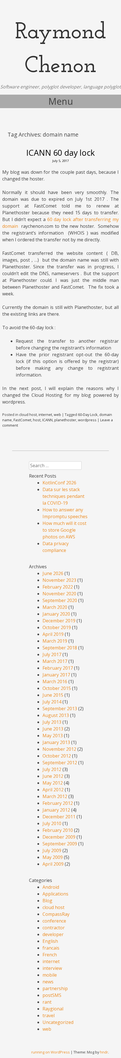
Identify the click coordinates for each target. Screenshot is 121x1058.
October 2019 (56, 627)
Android (50, 887)
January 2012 (56, 810)
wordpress (87, 419)
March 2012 (54, 796)
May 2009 (52, 857)
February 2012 (57, 803)
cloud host (28, 414)
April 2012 (53, 790)
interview (52, 968)
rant (46, 1002)
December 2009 (58, 837)
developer (53, 934)
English (50, 941)
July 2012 (51, 769)
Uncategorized (57, 1022)
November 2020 (59, 594)
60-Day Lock (88, 414)
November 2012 (59, 749)
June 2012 (52, 776)
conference (54, 921)
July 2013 (51, 722)
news (47, 982)
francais (50, 948)
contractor (53, 928)
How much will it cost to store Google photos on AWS (64, 530)
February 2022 (57, 587)
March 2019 (54, 641)
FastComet (22, 419)
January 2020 (56, 614)
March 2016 (54, 681)
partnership (55, 988)
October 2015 (56, 688)
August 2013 (55, 715)
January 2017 (56, 675)
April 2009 (53, 864)
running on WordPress (50, 1052)
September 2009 (59, 844)
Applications (55, 894)
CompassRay (56, 914)
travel (48, 1015)
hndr (104, 1052)
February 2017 (57, 668)
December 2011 (58, 817)
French (49, 955)
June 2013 (52, 729)
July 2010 (51, 823)
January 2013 (56, 742)
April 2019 (53, 634)
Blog (47, 900)
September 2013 (59, 708)
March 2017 (54, 661)
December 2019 (58, 621)
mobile (49, 975)
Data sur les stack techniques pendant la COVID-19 (63, 496)
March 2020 (54, 607)
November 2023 (59, 580)
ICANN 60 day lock (60, 152)
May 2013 (52, 735)
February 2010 (57, 830)
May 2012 (52, 783)
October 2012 (56, 756)
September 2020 (59, 600)
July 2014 (51, 702)
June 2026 (52, 573)
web (57, 414)
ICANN (47, 419)
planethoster (65, 419)
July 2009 (51, 850)
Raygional (52, 1009)
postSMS (51, 995)
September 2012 (59, 762)
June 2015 (52, 695)
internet (45, 414)
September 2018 (59, 648)
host (37, 419)
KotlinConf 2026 (59, 483)
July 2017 (51, 654)
